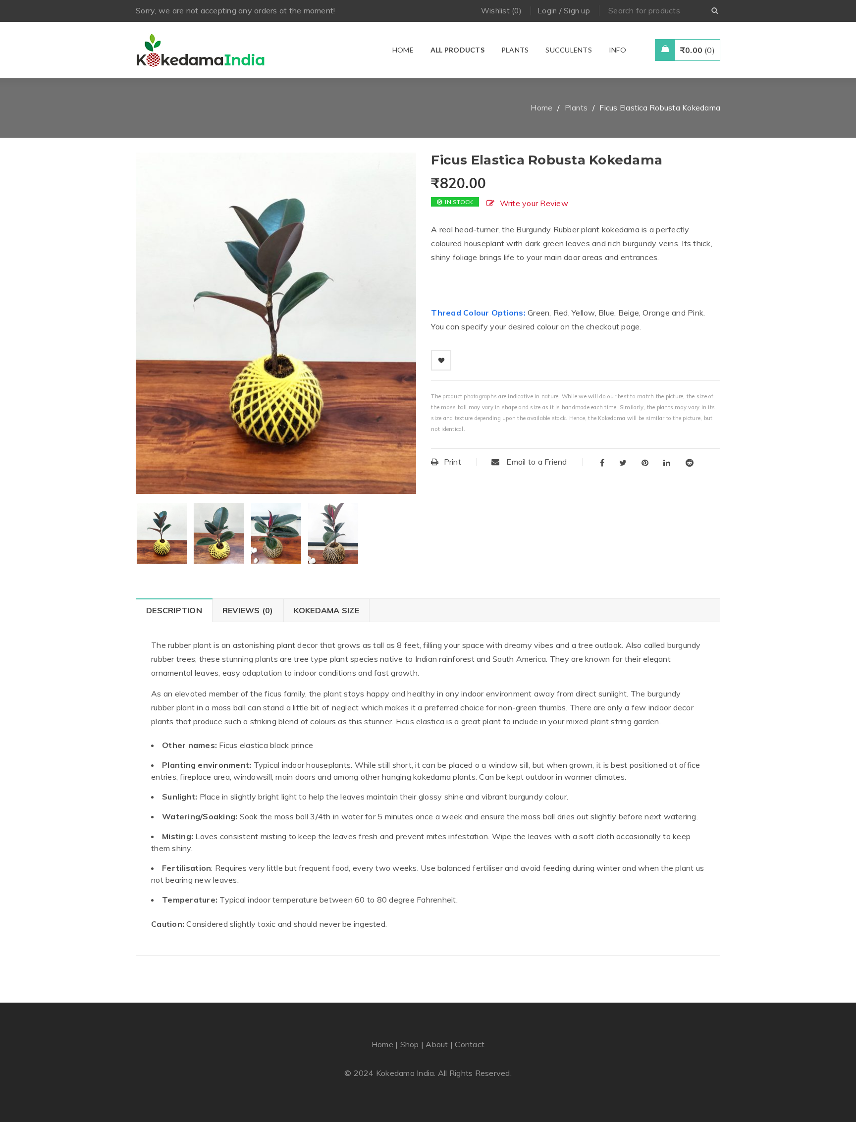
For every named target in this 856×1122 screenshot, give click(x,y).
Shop (409, 1044)
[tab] (174, 610)
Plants (576, 107)
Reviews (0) (247, 610)
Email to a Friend (535, 462)
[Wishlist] (441, 360)
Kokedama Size (326, 610)
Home (541, 107)
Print (452, 462)
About (437, 1044)
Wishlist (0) (501, 10)
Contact (469, 1044)
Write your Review (534, 203)
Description (174, 610)
